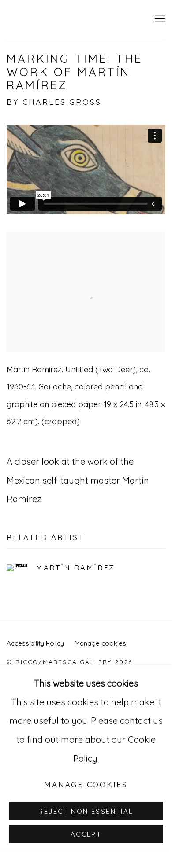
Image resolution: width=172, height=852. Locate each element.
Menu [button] (158, 19)
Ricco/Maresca (77, 19)
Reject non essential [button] (85, 811)
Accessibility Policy (35, 643)
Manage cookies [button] (100, 643)
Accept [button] (86, 834)
